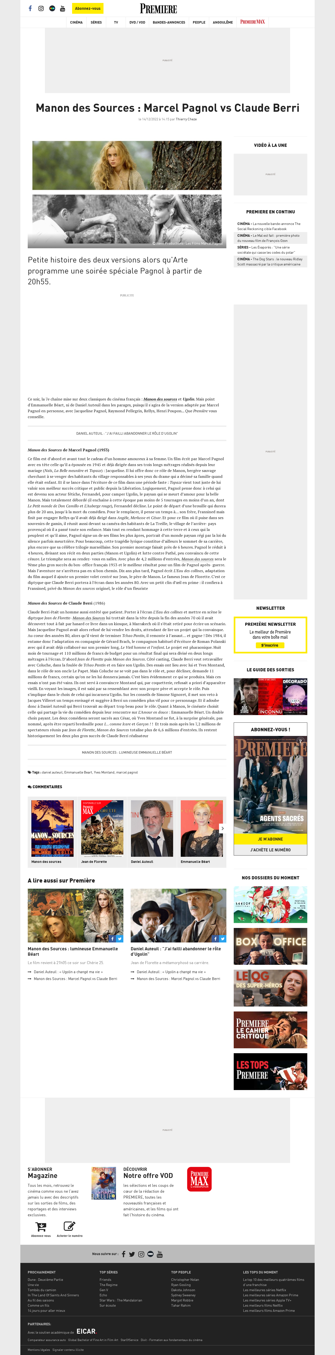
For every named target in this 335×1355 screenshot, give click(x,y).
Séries (96, 22)
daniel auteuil (52, 772)
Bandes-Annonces (169, 22)
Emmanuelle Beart (78, 772)
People (199, 22)
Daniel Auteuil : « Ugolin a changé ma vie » (68, 971)
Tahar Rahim (181, 1305)
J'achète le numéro (270, 849)
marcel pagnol (127, 772)
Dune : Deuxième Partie (45, 1279)
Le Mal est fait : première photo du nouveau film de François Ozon (268, 238)
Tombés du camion (42, 1290)
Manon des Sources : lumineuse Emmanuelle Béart (127, 752)
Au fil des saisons (41, 1300)
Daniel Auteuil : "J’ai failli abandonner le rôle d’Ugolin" (127, 433)
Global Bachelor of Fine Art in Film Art (93, 1340)
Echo (103, 1295)
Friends (105, 1279)
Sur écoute (108, 1305)
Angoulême (223, 22)
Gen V (104, 1290)
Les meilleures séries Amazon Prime (270, 1295)
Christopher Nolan (185, 1279)
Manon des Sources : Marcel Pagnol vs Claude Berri (75, 978)
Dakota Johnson (183, 1290)
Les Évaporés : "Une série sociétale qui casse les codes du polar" (266, 249)
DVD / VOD (137, 22)
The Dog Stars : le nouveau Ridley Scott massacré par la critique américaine (269, 261)
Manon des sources (46, 861)
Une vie (33, 1285)
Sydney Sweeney (183, 1295)
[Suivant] (222, 828)
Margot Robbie (182, 1300)
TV (116, 22)
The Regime (108, 1285)
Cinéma (76, 22)
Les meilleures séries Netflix (264, 1290)
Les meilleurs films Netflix (263, 1305)
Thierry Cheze (186, 119)
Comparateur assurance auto (47, 1340)
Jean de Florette (94, 861)
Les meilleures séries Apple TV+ (267, 1300)
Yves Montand (104, 772)
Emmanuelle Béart (195, 861)
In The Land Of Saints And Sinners (53, 1295)
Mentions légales (39, 1350)
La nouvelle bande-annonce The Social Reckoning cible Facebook (268, 226)
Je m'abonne (270, 839)
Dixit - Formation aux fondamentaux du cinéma (171, 1340)
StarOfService (129, 1340)
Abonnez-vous (88, 8)
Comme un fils (38, 1305)
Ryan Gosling (181, 1285)
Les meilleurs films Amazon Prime (269, 1310)
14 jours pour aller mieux (46, 1310)
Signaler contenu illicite (68, 1350)
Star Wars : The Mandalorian (121, 1300)
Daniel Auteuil (142, 861)
